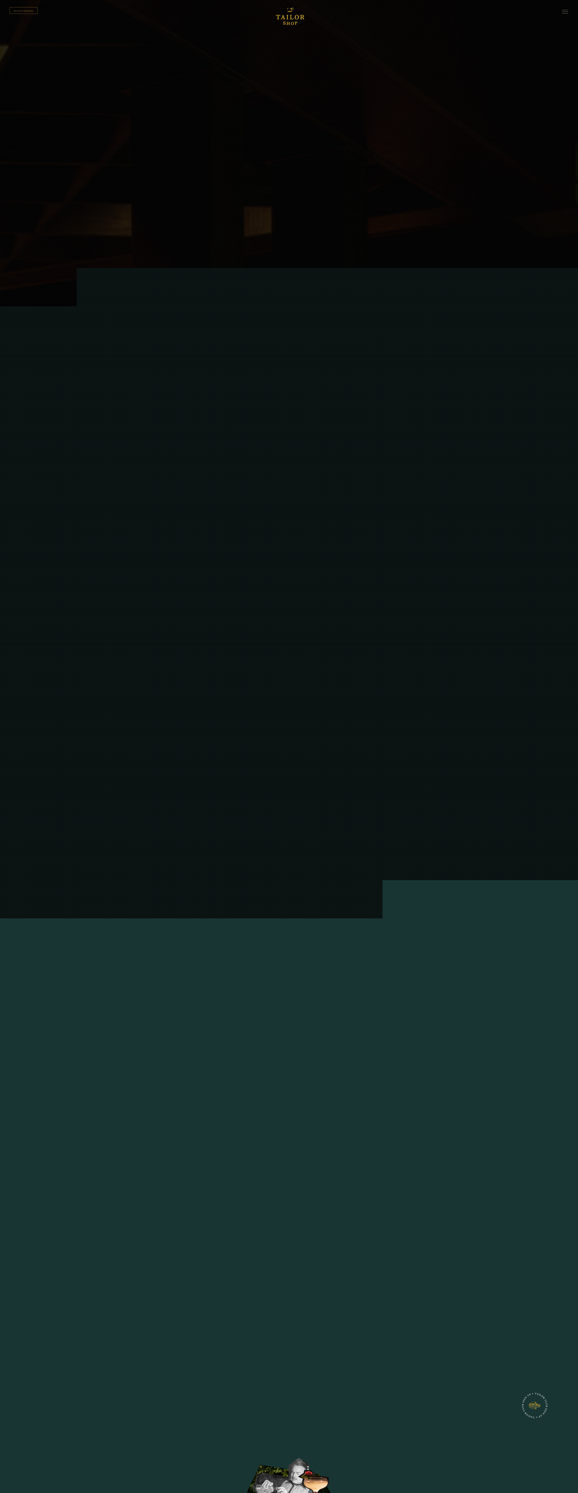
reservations (24, 11)
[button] (565, 11)
